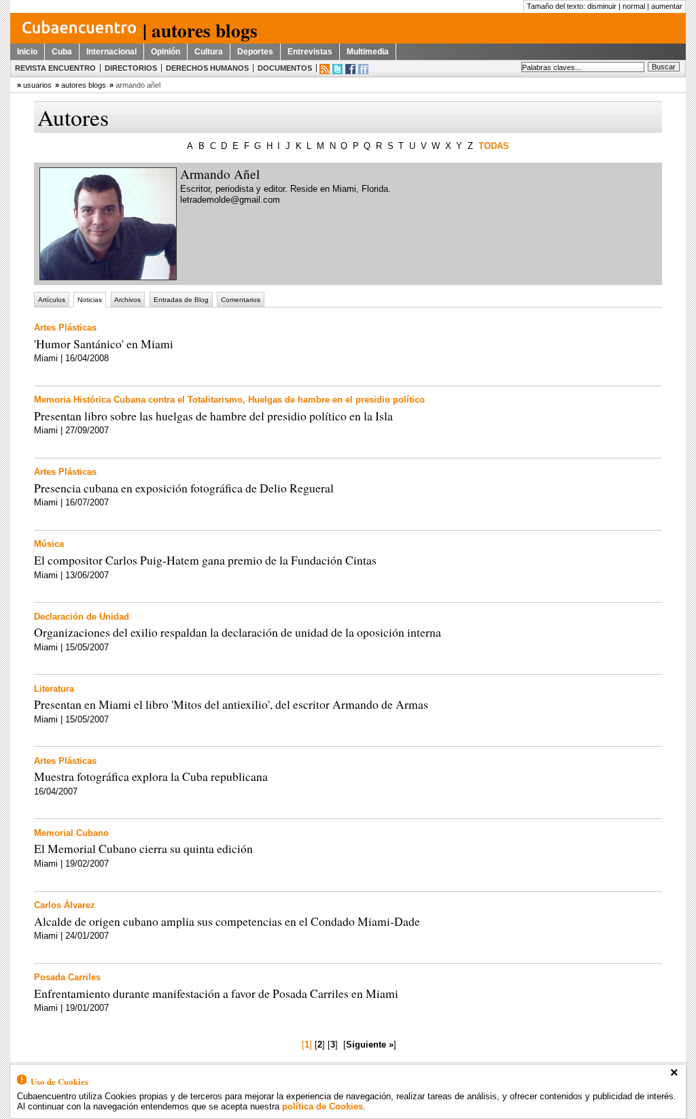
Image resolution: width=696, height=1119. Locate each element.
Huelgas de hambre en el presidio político (336, 400)
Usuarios (37, 85)
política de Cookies (322, 1106)
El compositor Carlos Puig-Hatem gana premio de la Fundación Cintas (205, 560)
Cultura (208, 51)
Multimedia (368, 51)
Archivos (127, 299)
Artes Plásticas (65, 327)
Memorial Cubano (71, 833)
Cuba (62, 51)
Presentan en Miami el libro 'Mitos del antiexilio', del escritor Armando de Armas (231, 704)
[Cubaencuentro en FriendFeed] (363, 69)
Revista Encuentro (55, 68)
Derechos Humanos (207, 68)
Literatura (54, 689)
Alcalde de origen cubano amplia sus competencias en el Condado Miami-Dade (227, 921)
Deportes (255, 51)
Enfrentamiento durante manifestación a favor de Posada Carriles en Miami (216, 993)
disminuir (601, 6)
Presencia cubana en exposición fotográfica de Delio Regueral (184, 488)
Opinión (165, 51)
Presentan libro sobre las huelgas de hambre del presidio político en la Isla (213, 415)
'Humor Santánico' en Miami (103, 343)
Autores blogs (83, 85)
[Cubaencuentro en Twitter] (337, 69)
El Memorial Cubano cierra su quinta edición (143, 848)
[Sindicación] (324, 69)
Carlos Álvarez (64, 905)
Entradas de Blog (181, 299)
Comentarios (240, 299)
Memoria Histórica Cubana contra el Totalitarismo (138, 400)
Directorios (131, 68)
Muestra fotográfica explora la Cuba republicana (151, 776)
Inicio (27, 51)
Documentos (285, 68)
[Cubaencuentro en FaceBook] (350, 69)
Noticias (89, 299)
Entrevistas (310, 51)
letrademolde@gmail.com (230, 200)
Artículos (51, 299)
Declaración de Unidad (81, 617)
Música (49, 544)
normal (634, 6)
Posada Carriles (67, 977)
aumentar (666, 6)
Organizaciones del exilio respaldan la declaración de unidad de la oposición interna (237, 632)
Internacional (111, 51)
